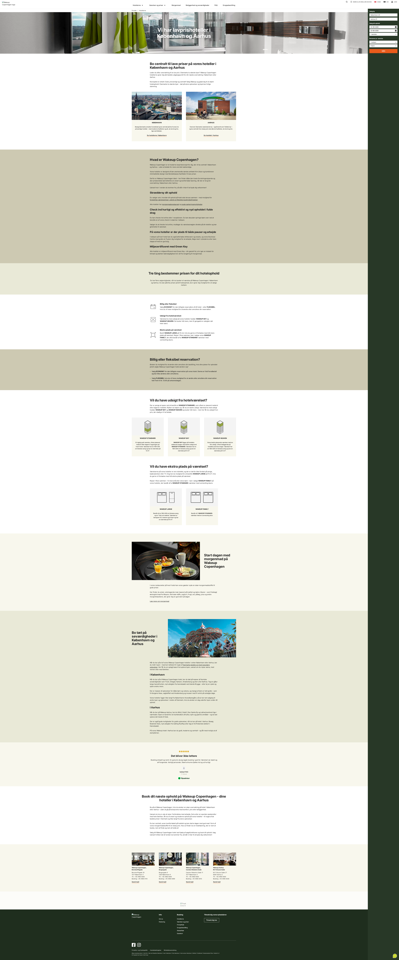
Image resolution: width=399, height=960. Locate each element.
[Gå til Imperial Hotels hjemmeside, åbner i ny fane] (164, 904)
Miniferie (194, 953)
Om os (161, 919)
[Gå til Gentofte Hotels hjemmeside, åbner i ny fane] (203, 904)
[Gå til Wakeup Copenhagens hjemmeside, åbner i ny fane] (213, 904)
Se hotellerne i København (157, 135)
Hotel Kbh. (145, 953)
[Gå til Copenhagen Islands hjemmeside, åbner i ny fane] (193, 904)
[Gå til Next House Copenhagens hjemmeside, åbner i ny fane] (232, 904)
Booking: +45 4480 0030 (221, 879)
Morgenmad (176, 5)
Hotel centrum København (186, 953)
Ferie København (175, 953)
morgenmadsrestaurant (170, 204)
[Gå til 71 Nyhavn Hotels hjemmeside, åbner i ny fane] (145, 904)
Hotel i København (167, 953)
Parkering (162, 922)
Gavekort (180, 933)
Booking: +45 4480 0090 (167, 879)
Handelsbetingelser (155, 950)
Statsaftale (180, 930)
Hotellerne (137, 5)
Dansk (379, 1)
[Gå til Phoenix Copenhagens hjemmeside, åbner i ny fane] (135, 904)
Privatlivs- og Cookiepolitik (140, 950)
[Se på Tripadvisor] (184, 768)
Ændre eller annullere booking (362, 1)
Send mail (135, 882)
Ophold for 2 (216, 953)
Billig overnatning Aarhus (137, 953)
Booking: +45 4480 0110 (139, 879)
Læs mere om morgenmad (159, 601)
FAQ (216, 5)
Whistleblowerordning (170, 950)
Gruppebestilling (229, 5)
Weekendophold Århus (208, 953)
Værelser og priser (156, 5)
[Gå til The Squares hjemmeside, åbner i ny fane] (174, 904)
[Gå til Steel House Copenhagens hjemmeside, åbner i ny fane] (222, 904)
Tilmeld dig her (211, 920)
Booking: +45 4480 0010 (194, 879)
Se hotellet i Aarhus (211, 135)
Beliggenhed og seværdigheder (197, 5)
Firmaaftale (180, 925)
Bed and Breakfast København (155, 953)
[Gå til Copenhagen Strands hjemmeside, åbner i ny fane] (154, 904)
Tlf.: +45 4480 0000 (138, 876)
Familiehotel (199, 953)
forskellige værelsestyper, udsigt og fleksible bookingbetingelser (174, 200)
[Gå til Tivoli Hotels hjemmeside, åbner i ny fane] (184, 904)
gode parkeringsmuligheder (192, 204)
